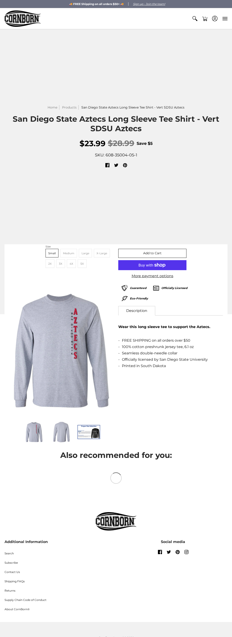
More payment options (152, 276)
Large (85, 253)
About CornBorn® (17, 609)
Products (69, 107)
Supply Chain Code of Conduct (25, 600)
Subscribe (11, 562)
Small (52, 253)
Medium (68, 253)
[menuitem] (195, 18)
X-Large (102, 253)
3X (60, 263)
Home (52, 107)
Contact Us (12, 572)
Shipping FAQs (15, 581)
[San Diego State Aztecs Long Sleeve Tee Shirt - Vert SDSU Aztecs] (61, 350)
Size (48, 246)
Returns (10, 590)
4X (71, 263)
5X (82, 263)
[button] (195, 18)
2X (50, 263)
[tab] (136, 311)
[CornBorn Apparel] (23, 18)
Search (9, 553)
